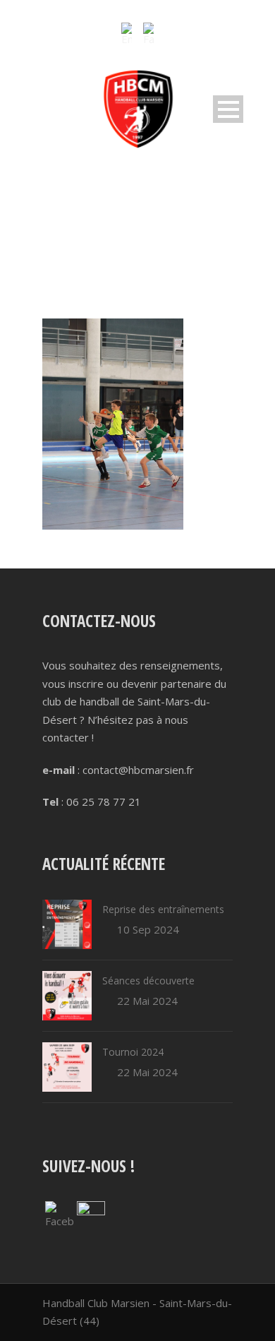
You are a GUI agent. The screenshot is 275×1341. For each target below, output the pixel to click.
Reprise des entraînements (163, 909)
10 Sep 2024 (148, 929)
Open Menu (228, 109)
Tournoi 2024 (133, 1052)
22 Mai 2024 (147, 1001)
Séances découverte (148, 980)
